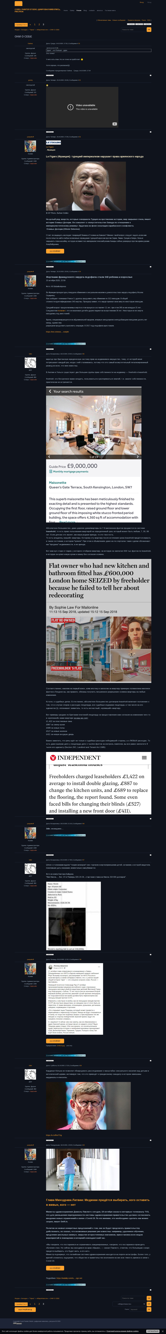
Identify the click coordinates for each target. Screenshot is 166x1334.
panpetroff (30, 137)
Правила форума (134, 20)
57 (83, 860)
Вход (149, 2)
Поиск (144, 20)
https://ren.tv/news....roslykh (57, 332)
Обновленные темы (104, 20)
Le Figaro (50, 147)
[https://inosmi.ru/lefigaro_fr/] (53, 144)
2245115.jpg (61, 1045)
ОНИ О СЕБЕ (54, 30)
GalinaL (30, 43)
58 (80, 959)
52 (80, 80)
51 (79, 43)
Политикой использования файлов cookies (123, 1331)
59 (81, 1065)
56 (83, 823)
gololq (30, 80)
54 (80, 271)
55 (83, 354)
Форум (17, 30)
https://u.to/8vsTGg (54, 1135)
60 (84, 1145)
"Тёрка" (31, 30)
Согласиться (152, 1331)
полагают (62, 311)
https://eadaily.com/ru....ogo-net (69, 1278)
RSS (148, 20)
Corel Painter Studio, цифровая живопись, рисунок (37, 10)
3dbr (30, 354)
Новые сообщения (118, 20)
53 (80, 137)
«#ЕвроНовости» (42, 30)
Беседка (24, 30)
